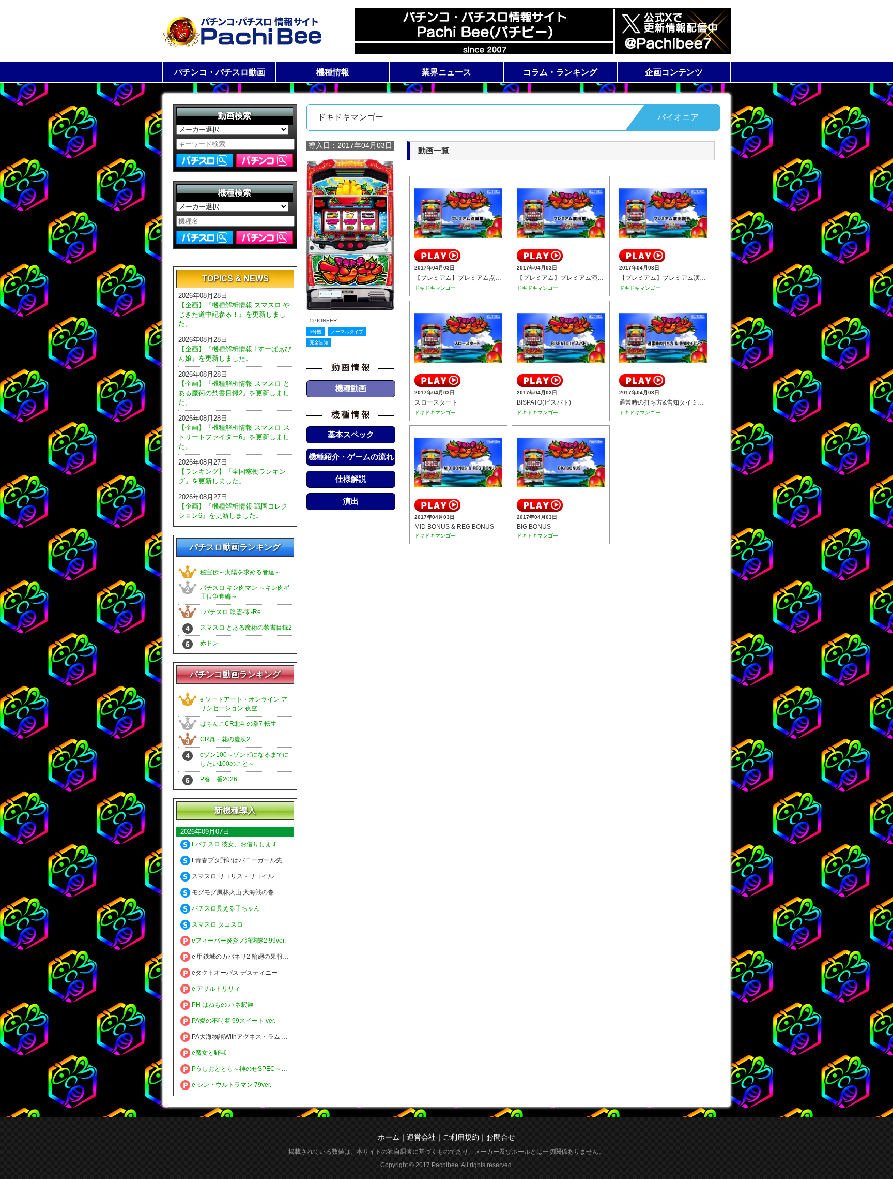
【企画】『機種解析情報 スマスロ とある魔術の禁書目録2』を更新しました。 (234, 393)
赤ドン (209, 643)
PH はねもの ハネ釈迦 (221, 1004)
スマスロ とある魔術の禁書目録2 (246, 627)
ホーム (388, 1137)
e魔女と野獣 (208, 1052)
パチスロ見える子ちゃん (225, 908)
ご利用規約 (461, 1137)
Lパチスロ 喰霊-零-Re (230, 612)
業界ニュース (446, 72)
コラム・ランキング (560, 72)
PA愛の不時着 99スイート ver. (232, 1020)
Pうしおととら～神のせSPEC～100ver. (246, 1068)
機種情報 (332, 72)
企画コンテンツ (674, 72)
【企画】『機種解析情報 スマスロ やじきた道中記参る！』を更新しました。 (234, 314)
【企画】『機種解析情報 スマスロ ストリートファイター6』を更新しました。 (234, 437)
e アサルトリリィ (215, 988)
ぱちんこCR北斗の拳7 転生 (238, 723)
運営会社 (421, 1137)
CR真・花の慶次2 (225, 739)
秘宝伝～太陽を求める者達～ (240, 572)
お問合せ (500, 1137)
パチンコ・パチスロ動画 (219, 72)
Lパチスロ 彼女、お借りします (234, 844)
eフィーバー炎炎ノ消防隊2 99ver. (238, 940)
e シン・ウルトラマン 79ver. (230, 1084)
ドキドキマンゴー (435, 288)
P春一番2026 (218, 779)
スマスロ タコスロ (216, 924)
